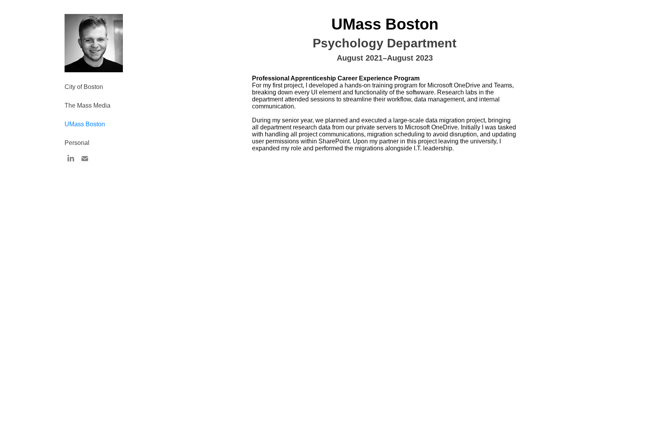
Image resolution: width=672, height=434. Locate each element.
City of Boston (84, 87)
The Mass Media (87, 105)
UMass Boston (85, 124)
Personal (77, 142)
